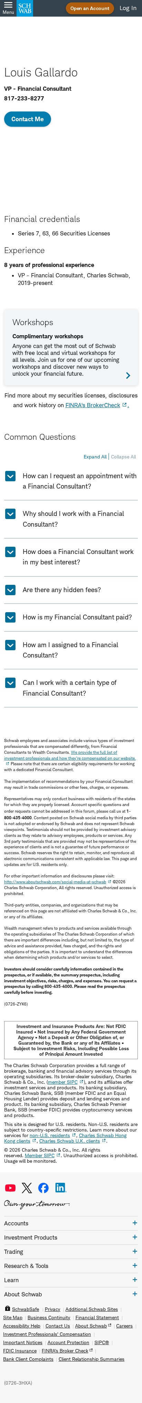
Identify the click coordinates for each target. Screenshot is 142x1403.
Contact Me (27, 119)
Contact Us (57, 1326)
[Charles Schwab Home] (25, 8)
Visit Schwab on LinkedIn (61, 1188)
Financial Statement (97, 1317)
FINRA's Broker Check (65, 1350)
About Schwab (91, 1326)
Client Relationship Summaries (91, 1359)
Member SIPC (39, 1155)
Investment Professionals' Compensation (47, 1334)
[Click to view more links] (135, 1223)
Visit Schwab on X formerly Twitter (27, 1188)
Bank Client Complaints (28, 1359)
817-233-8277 (24, 98)
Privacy (52, 1309)
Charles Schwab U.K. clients (69, 1141)
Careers (124, 1326)
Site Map (12, 1317)
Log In (128, 8)
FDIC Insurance (20, 1350)
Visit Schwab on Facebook (43, 1188)
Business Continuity (49, 1317)
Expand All (95, 456)
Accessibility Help (21, 1326)
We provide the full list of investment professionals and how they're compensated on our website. (70, 755)
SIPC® (101, 1342)
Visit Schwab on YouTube (10, 1188)
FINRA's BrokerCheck (92, 405)
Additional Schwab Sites (91, 1309)
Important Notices (22, 1342)
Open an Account (90, 8)
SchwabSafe (25, 1309)
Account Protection (68, 1342)
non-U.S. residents (50, 1135)
